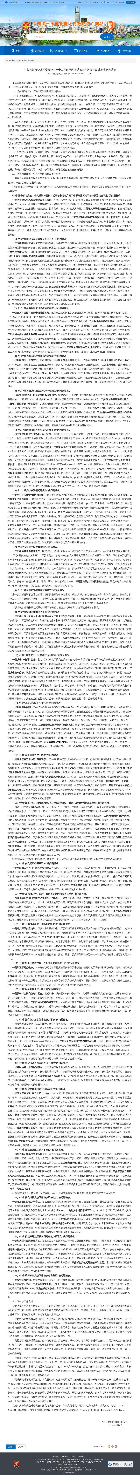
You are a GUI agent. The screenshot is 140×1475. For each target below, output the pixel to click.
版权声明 (73, 1456)
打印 (11, 1447)
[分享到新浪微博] (109, 1446)
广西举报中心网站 (69, 1472)
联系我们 (56, 1456)
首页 (18, 60)
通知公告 (31, 60)
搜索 (108, 36)
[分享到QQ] (116, 1446)
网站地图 (64, 1456)
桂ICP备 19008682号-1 (53, 1462)
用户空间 (114, 2)
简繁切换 (96, 2)
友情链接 (81, 1456)
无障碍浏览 (80, 2)
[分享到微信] (112, 1446)
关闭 (21, 1447)
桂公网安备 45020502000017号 (74, 1462)
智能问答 (88, 2)
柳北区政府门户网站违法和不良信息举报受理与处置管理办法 (69, 1467)
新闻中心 (24, 60)
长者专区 (121, 2)
